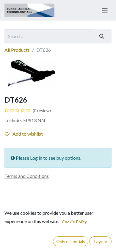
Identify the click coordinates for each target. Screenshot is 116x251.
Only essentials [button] (70, 241)
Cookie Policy (74, 221)
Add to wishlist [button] (27, 134)
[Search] (102, 36)
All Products (17, 50)
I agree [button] (100, 241)
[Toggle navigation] (105, 10)
